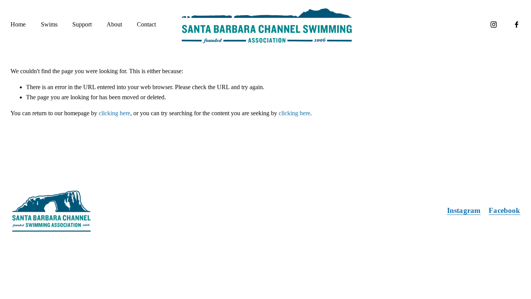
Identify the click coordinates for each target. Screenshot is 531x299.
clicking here (114, 113)
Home (18, 24)
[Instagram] (494, 24)
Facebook (505, 210)
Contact (146, 24)
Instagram (464, 210)
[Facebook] (517, 24)
